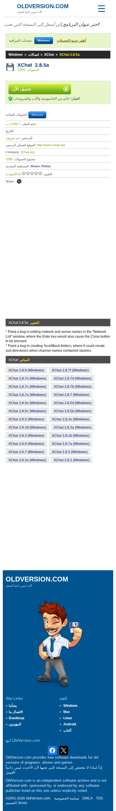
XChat (49, 55)
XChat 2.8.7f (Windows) (70, 370)
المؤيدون (15, 724)
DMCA (87, 798)
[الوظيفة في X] (19, 181)
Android (69, 724)
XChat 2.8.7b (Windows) (73, 387)
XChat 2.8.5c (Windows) (27, 411)
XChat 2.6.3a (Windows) (27, 460)
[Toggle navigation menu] (101, 8)
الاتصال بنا (16, 712)
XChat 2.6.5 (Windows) (70, 452)
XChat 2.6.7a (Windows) (71, 444)
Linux (67, 718)
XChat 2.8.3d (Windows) (27, 427)
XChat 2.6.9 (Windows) (26, 444)
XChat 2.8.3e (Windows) (71, 419)
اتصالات (33, 55)
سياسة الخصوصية (66, 798)
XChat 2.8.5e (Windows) (27, 403)
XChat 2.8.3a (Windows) (73, 427)
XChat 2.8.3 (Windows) (26, 436)
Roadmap (16, 718)
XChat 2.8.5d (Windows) (73, 403)
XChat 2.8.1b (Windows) (71, 436)
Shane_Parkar (40, 166)
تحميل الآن (21, 88)
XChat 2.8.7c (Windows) (27, 387)
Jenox (22, 803)
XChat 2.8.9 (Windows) (26, 370)
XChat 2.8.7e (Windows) (27, 378)
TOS (99, 798)
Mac (66, 712)
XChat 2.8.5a (33, 65)
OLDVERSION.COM (43, 6)
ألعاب (67, 730)
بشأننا (13, 706)
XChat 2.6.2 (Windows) (72, 460)
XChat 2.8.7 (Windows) (72, 395)
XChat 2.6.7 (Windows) (26, 452)
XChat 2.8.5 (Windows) (26, 419)
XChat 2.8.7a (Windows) (27, 395)
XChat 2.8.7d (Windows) (73, 378)
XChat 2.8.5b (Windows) (73, 411)
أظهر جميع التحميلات (71, 41)
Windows (15, 55)
